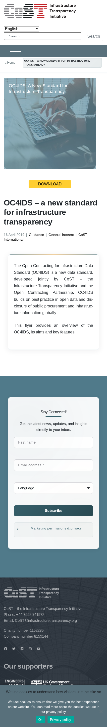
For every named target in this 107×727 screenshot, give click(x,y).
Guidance (36, 235)
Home (11, 62)
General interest (61, 235)
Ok (40, 720)
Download (50, 184)
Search (93, 36)
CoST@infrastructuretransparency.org (46, 620)
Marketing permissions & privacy (56, 528)
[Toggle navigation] (13, 51)
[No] (100, 711)
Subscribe (53, 510)
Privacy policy (60, 720)
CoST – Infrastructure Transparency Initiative (40, 11)
